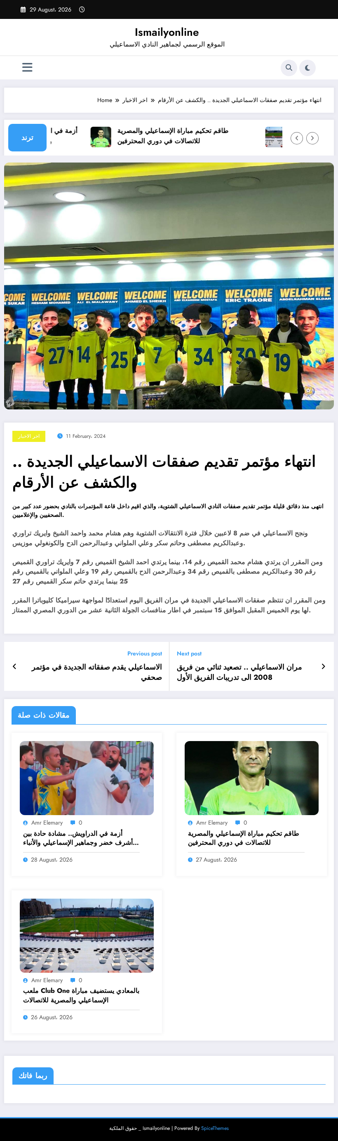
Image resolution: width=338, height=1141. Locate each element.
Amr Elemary (47, 822)
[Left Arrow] (297, 138)
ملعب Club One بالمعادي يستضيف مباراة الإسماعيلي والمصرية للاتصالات (81, 995)
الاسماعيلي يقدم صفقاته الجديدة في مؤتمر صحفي (97, 672)
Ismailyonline (167, 32)
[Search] (289, 68)
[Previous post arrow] (14, 666)
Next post (189, 653)
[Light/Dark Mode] (307, 68)
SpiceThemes (215, 1128)
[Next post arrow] (323, 666)
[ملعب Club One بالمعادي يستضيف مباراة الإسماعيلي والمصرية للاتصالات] (87, 935)
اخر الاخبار (29, 436)
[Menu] (27, 67)
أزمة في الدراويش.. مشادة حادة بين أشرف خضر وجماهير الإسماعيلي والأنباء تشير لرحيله (78, 838)
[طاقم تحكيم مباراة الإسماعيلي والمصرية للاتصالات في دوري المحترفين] (252, 778)
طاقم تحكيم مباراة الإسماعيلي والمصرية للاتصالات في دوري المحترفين (162, 136)
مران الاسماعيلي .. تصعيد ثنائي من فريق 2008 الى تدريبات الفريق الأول (239, 672)
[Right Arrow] (312, 138)
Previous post (144, 653)
